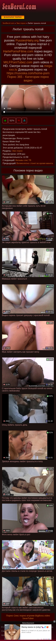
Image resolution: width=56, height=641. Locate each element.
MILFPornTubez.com (18, 62)
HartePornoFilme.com (18, 51)
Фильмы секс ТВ (23, 160)
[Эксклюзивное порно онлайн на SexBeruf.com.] (18, 6)
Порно (9, 615)
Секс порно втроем (24, 615)
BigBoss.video (42, 615)
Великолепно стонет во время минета (35, 163)
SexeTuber (28, 618)
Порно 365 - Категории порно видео (28, 78)
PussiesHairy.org (27, 40)
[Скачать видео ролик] (24, 120)
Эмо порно (17, 151)
